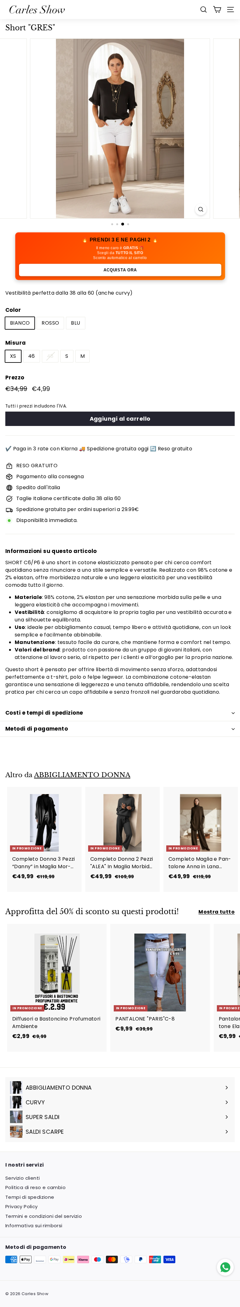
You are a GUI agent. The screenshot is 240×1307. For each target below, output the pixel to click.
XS (13, 356)
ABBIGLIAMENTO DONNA (82, 775)
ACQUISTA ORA (120, 269)
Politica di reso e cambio (35, 1187)
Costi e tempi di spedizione (44, 713)
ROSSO (50, 323)
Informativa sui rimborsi (33, 1225)
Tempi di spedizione (29, 1197)
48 (50, 356)
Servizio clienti (22, 1178)
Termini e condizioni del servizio (43, 1216)
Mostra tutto (216, 911)
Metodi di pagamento (36, 728)
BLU (75, 323)
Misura (15, 343)
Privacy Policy (21, 1206)
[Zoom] (201, 209)
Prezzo (14, 377)
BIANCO (20, 323)
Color (13, 310)
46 (31, 356)
